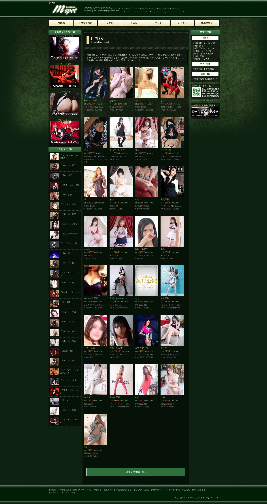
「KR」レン (65, 400)
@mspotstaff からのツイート (202, 100)
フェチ (89, 490)
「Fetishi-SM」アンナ (69, 224)
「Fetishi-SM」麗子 (68, 165)
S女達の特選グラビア (124, 490)
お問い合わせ (197, 490)
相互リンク (55, 492)
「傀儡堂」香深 (66, 351)
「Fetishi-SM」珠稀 (68, 214)
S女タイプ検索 (174, 490)
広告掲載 (186, 490)
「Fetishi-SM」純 (67, 283)
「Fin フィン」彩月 (68, 380)
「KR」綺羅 (65, 302)
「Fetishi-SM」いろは (69, 321)
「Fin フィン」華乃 (68, 312)
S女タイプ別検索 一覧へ (136, 472)
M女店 (74, 490)
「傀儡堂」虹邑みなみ (69, 234)
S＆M (81, 490)
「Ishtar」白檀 (66, 175)
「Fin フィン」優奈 (68, 204)
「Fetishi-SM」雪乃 (68, 341)
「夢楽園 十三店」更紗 (69, 185)
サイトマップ (67, 492)
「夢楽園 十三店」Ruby (69, 292)
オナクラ (98, 490)
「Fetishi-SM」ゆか (68, 331)
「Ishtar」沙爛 (66, 195)
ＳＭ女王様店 (63, 490)
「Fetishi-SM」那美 (68, 410)
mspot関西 (198, 498)
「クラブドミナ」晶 (68, 243)
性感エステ (108, 490)
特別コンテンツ (158, 490)
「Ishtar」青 (65, 253)
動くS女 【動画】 (143, 490)
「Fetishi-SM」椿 (67, 263)
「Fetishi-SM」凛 (67, 360)
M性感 (53, 490)
